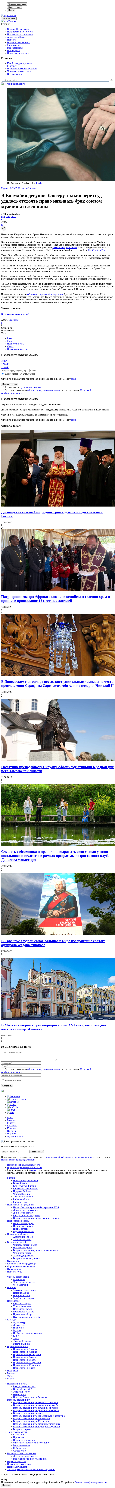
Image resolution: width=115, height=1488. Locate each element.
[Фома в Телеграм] (13, 1101)
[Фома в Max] (10, 1112)
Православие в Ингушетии (27, 1362)
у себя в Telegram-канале (64, 247)
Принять (6, 1485)
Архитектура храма (23, 1237)
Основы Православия (18, 29)
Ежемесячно (29, 373)
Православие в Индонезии (26, 1365)
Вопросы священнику (18, 42)
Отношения (13, 1261)
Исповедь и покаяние (24, 1440)
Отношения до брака (23, 1311)
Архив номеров (15, 1136)
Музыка (17, 1330)
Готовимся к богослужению (21, 1453)
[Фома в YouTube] (12, 1107)
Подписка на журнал (18, 53)
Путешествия (14, 1269)
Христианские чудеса (24, 1282)
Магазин (11, 1120)
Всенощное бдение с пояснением (30, 1458)
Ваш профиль (14, 7)
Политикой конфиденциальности (18, 1159)
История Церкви (21, 1293)
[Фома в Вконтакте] (13, 1096)
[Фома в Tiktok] (11, 1104)
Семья (10, 346)
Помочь (12, 15)
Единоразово (11, 373)
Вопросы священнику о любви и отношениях (36, 1424)
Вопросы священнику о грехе (28, 1413)
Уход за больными (22, 1306)
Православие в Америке (25, 1349)
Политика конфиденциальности (23, 1164)
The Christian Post (96, 250)
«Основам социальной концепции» (45, 294)
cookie (34, 1170)
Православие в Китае (24, 1368)
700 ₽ (4, 361)
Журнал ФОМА (9, 188)
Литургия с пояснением (25, 1456)
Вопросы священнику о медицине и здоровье (36, 1426)
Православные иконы (18, 1220)
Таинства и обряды (17, 1432)
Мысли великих (21, 1343)
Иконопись (19, 1327)
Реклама (11, 1123)
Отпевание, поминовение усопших (31, 1442)
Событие (32, 188)
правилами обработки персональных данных (69, 1157)
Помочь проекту (9, 384)
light (3, 216)
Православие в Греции (24, 1357)
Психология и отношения (20, 34)
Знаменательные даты (24, 1290)
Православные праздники (20, 1204)
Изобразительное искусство (27, 1333)
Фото (10, 1376)
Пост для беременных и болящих (30, 1397)
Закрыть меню (8, 18)
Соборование (20, 1448)
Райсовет (11, 66)
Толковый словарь (22, 1341)
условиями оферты (31, 387)
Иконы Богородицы (23, 1223)
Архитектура (20, 1322)
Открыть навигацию (17, 4)
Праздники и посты (17, 1383)
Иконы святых (20, 1229)
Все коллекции (14, 74)
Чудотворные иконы (23, 1231)
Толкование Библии (23, 1196)
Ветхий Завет (20, 1183)
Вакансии (12, 1131)
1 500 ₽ (5, 364)
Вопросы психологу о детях (27, 1258)
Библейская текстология (25, 1188)
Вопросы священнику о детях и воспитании (35, 1250)
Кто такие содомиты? (15, 314)
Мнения (11, 1373)
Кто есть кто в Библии (24, 1186)
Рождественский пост (24, 1386)
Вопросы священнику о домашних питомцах (36, 1410)
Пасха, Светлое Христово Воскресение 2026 (36, 1207)
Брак (9, 338)
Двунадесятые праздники (26, 1210)
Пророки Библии (22, 1191)
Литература (19, 1325)
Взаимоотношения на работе (28, 1317)
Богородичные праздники (26, 1215)
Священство (19, 1450)
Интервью (12, 1370)
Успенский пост (21, 1391)
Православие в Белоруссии (27, 1354)
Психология (13, 1301)
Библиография (20, 1202)
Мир (9, 341)
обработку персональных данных (44, 390)
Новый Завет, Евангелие (25, 1180)
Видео (10, 1378)
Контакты (12, 1125)
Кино (16, 1335)
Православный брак (23, 1314)
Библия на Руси (21, 1199)
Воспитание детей (16, 1242)
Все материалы (15, 47)
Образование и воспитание (21, 1266)
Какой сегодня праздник (19, 63)
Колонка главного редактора (21, 1263)
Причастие (18, 1437)
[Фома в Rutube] (11, 1110)
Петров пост (19, 1394)
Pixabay (40, 183)
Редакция (13, 320)
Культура (11, 1319)
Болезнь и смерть (22, 1303)
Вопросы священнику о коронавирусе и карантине (39, 1416)
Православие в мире (17, 1346)
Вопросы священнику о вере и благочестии (35, 1402)
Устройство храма (22, 1239)
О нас (10, 1117)
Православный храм (17, 1234)
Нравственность (15, 343)
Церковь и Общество (18, 1467)
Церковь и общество (17, 349)
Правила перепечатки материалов (24, 1167)
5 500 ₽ (5, 367)
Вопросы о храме (22, 1429)
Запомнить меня (13, 1080)
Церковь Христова (16, 1461)
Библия (11, 1178)
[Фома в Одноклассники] (16, 1099)
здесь (73, 379)
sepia (13, 216)
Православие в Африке (25, 1352)
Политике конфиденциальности (91, 1482)
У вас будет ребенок (23, 1255)
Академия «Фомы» (17, 37)
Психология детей (22, 1247)
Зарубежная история (23, 1298)
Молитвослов (14, 45)
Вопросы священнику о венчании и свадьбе (35, 1405)
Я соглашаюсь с (23, 387)
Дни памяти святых (23, 1212)
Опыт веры (19, 1279)
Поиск (11, 10)
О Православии (21, 1285)
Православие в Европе (24, 1360)
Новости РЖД (14, 1271)
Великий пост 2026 (23, 1389)
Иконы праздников (23, 1226)
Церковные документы (19, 1464)
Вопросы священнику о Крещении (31, 1421)
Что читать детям (22, 1253)
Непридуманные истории (20, 31)
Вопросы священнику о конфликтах (31, 1418)
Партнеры (12, 1133)
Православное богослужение (22, 68)
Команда (11, 1128)
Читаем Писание (21, 1194)
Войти (21, 84)
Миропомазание (21, 1445)
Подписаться (37, 1152)
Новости (11, 39)
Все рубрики (13, 50)
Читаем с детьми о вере (19, 71)
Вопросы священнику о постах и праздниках (36, 1218)
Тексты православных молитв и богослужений (31, 1469)
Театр (16, 1338)
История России (21, 1295)
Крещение (18, 1434)
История (11, 1287)
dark (8, 216)
